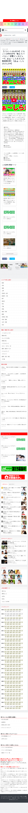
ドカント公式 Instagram (7, 750)
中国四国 (19, 24)
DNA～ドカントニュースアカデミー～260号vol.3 (9, 232)
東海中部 (8, 24)
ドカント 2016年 (5, 601)
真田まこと (4, 593)
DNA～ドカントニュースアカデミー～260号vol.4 (9, 217)
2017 (2, 647)
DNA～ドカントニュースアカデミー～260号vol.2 (9, 247)
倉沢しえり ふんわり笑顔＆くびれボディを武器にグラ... (12, 522)
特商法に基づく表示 (6, 724)
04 (13, 609)
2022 (2, 626)
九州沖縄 (23, 24)
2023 (2, 622)
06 (19, 609)
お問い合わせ (4, 738)
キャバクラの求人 (6, 338)
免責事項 (3, 722)
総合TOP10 (11, 484)
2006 (2, 694)
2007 (2, 689)
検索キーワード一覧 (6, 752)
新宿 (3, 283)
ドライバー (4, 354)
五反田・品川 (5, 293)
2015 (2, 656)
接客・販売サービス (6, 348)
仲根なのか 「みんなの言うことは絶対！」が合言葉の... (12, 507)
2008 (2, 685)
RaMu (3, 599)
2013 (2, 664)
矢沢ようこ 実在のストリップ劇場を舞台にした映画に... (12, 531)
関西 (12, 24)
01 (4, 609)
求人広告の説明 (5, 719)
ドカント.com (23, 796)
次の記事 (18, 264)
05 (16, 609)
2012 (2, 668)
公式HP (6, 157)
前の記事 (10, 265)
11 (15, 624)
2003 (2, 706)
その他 (3, 359)
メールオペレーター (6, 333)
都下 (3, 298)
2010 (2, 677)
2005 (2, 698)
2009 (2, 681)
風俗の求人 (4, 335)
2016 (2, 651)
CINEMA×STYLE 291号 (9, 35)
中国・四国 (4, 319)
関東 (5, 24)
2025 (2, 614)
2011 (2, 673)
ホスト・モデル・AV (6, 346)
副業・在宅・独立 (6, 356)
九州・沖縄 (4, 322)
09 (10, 624)
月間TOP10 (4, 484)
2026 (2, 609)
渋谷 (3, 285)
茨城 (3, 309)
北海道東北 (15, 24)
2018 (2, 643)
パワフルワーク (5, 343)
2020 (2, 635)
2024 (2, 618)
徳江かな (4, 591)
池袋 (3, 288)
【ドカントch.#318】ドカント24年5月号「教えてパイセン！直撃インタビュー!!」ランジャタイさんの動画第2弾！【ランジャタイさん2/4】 (9, 180)
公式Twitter (7, 145)
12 (18, 615)
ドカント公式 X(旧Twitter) (7, 747)
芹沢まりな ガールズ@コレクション (10, 269)
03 (10, 609)
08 (7, 624)
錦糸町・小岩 (5, 296)
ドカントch (9, 66)
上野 (3, 290)
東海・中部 (4, 311)
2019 (2, 639)
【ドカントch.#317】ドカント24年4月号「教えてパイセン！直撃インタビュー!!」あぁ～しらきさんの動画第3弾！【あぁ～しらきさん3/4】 (9, 200)
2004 (2, 702)
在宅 (3, 324)
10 (13, 624)
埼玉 (3, 303)
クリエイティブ (5, 351)
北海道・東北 (5, 317)
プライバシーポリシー (6, 727)
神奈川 (3, 301)
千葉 (3, 306)
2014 (2, 660)
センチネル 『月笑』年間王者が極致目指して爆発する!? (13, 406)
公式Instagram (8, 147)
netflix (3, 596)
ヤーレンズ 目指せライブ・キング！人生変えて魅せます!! (13, 424)
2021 (2, 630)
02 (7, 609)
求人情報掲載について (6, 736)
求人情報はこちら (14, 20)
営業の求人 (4, 340)
